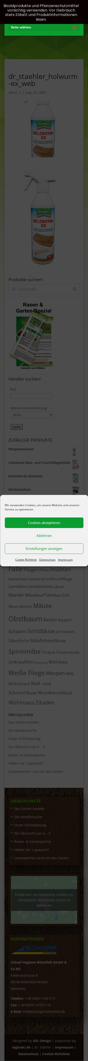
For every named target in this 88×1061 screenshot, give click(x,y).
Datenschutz (47, 560)
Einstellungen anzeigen (44, 548)
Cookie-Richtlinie (26, 560)
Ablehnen (44, 535)
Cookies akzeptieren (44, 522)
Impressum (65, 560)
